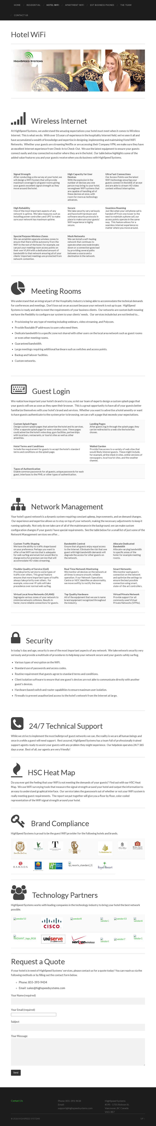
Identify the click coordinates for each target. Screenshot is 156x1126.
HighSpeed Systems (29, 1118)
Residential (34, 5)
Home (17, 5)
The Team (125, 5)
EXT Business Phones (102, 5)
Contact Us (21, 15)
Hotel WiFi (53, 5)
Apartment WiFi (74, 5)
